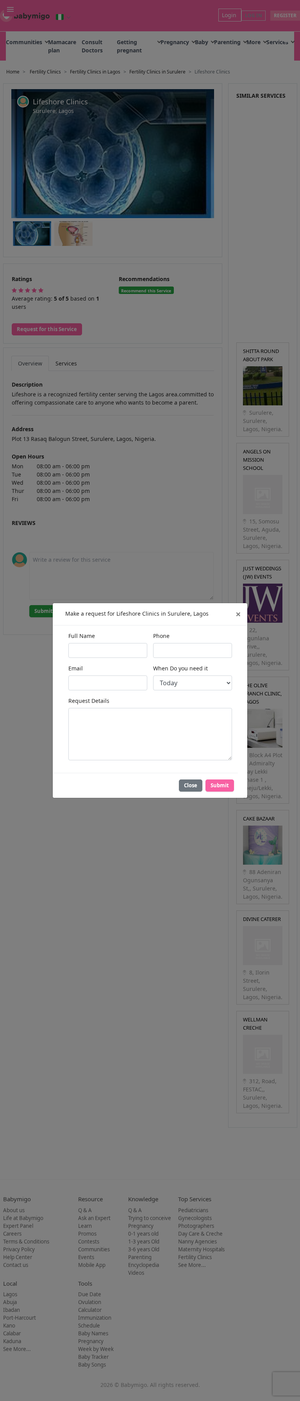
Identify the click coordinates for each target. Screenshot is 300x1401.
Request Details (88, 700)
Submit (220, 785)
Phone (161, 636)
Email (75, 668)
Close (190, 785)
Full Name (81, 636)
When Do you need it (180, 668)
